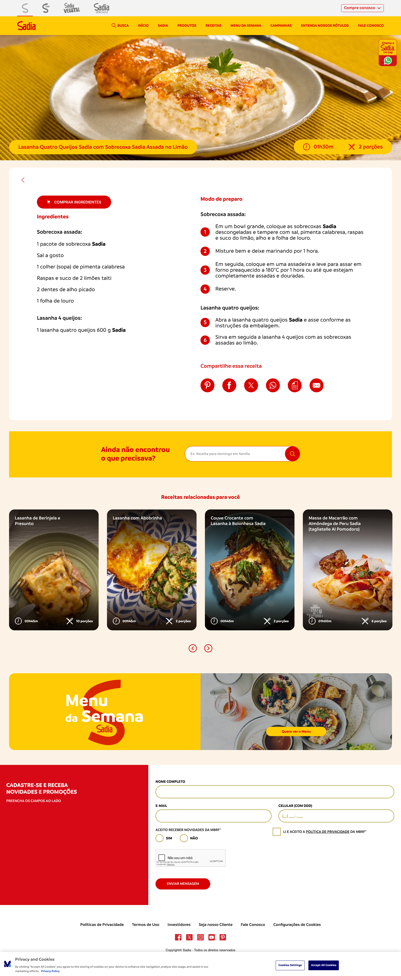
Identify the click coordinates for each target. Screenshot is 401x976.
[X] (189, 937)
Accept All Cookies (323, 965)
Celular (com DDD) (295, 806)
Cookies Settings (290, 965)
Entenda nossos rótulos (325, 25)
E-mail (161, 806)
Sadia (163, 25)
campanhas (281, 25)
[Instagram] (200, 937)
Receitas (213, 25)
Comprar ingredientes (77, 202)
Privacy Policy (50, 971)
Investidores (179, 924)
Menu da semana (246, 25)
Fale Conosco (253, 924)
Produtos (186, 25)
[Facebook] (178, 937)
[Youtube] (211, 937)
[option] (54, 569)
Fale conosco (371, 25)
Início (143, 25)
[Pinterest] (223, 937)
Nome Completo (170, 782)
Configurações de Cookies (297, 924)
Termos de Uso (145, 924)
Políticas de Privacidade (102, 924)
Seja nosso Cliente (216, 924)
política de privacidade (327, 832)
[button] (193, 648)
